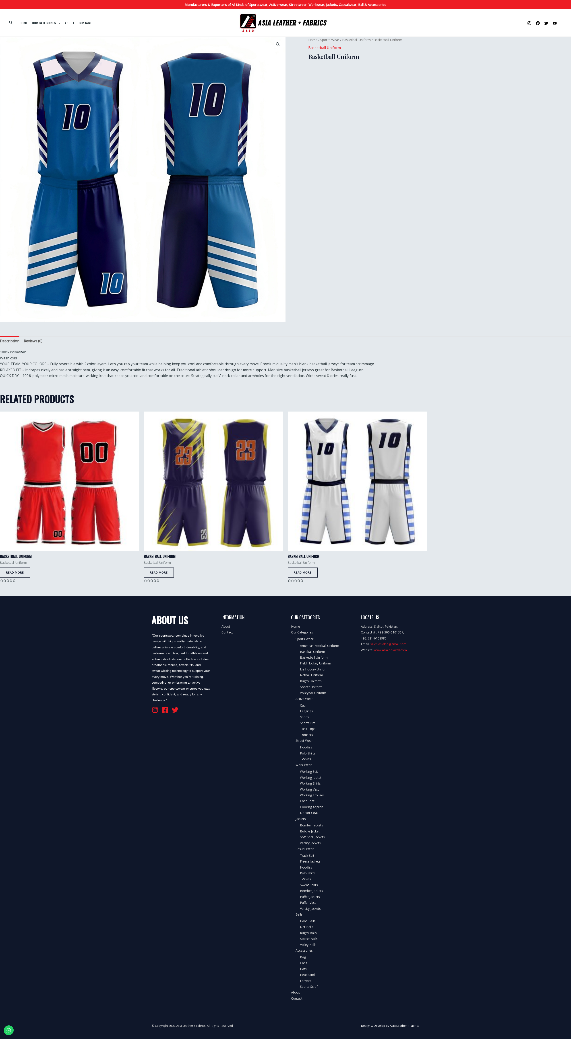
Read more (15, 572)
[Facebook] (538, 23)
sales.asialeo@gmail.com (388, 644)
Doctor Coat (309, 813)
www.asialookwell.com (390, 650)
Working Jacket (310, 777)
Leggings (306, 711)
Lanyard (306, 981)
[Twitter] (546, 23)
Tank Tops (307, 729)
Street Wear (304, 740)
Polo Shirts (308, 753)
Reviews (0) (33, 340)
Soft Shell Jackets (312, 837)
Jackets (301, 819)
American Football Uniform (319, 645)
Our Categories (44, 22)
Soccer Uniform (311, 687)
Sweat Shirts (309, 885)
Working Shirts (310, 783)
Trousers (306, 735)
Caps (303, 963)
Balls (299, 914)
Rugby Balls (308, 933)
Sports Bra (307, 723)
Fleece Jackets (310, 861)
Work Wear (304, 765)
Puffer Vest (308, 902)
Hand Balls (307, 921)
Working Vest (309, 789)
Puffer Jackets (310, 897)
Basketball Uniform (356, 39)
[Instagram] (529, 23)
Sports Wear (329, 39)
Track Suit (307, 855)
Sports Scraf (309, 986)
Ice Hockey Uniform (314, 669)
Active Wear (304, 699)
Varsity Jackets (310, 843)
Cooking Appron (311, 807)
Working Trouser (312, 795)
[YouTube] (555, 23)
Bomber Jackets (311, 825)
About (69, 22)
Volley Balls (308, 945)
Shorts (304, 717)
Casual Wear (305, 849)
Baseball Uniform (312, 652)
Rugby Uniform (311, 681)
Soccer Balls (309, 939)
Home (23, 22)
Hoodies (306, 747)
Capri (303, 705)
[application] (58, 22)
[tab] (9, 341)
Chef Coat (307, 801)
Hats (303, 969)
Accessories (304, 950)
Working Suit (309, 771)
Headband (307, 975)
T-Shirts (305, 759)
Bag (303, 957)
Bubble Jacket (310, 831)
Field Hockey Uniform (315, 663)
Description (9, 340)
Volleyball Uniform (313, 693)
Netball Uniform (311, 675)
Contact (85, 22)
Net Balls (306, 927)
